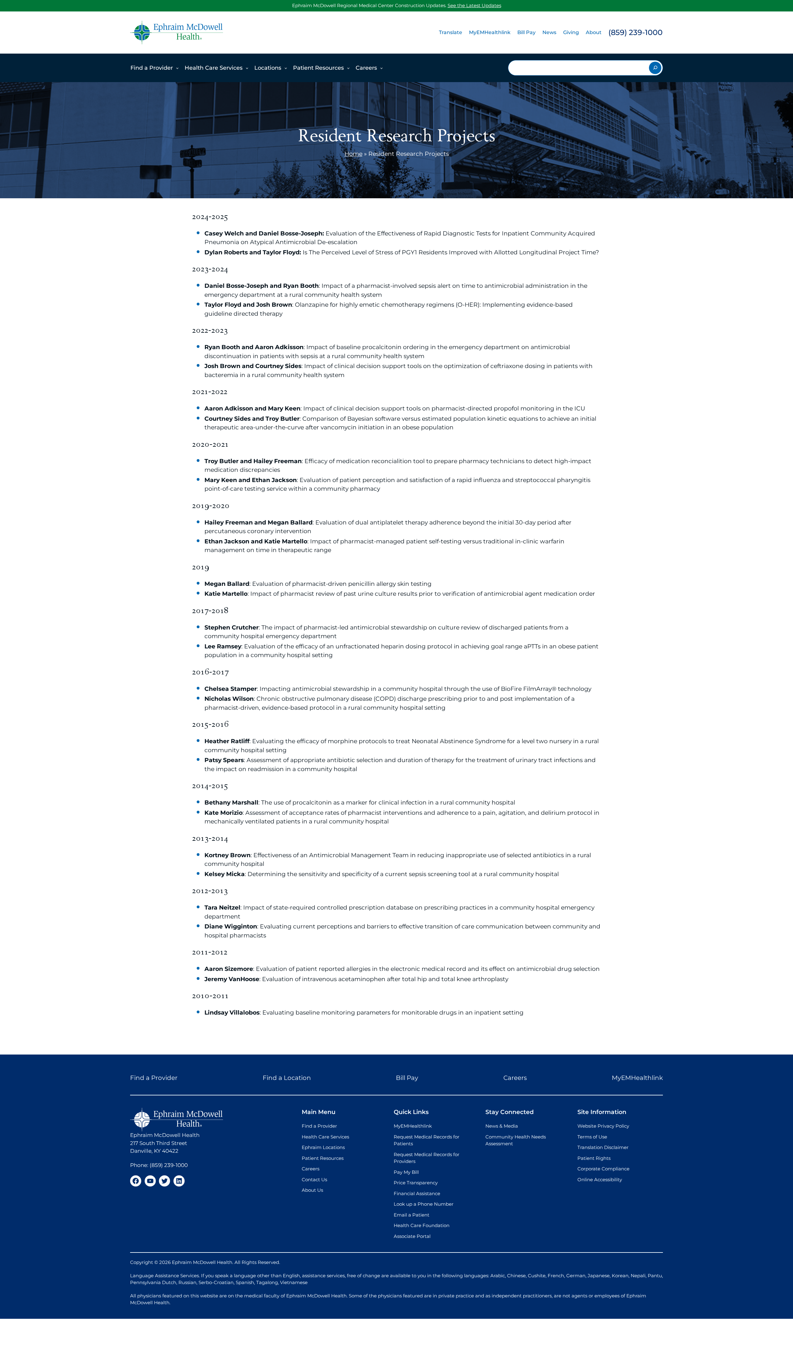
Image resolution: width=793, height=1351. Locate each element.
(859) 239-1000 (635, 32)
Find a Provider (151, 67)
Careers (366, 67)
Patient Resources (318, 67)
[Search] (655, 68)
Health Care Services (214, 67)
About (594, 32)
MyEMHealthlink (489, 32)
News (549, 32)
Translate (450, 32)
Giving (571, 32)
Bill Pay (526, 32)
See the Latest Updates (474, 5)
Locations (267, 67)
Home (353, 153)
